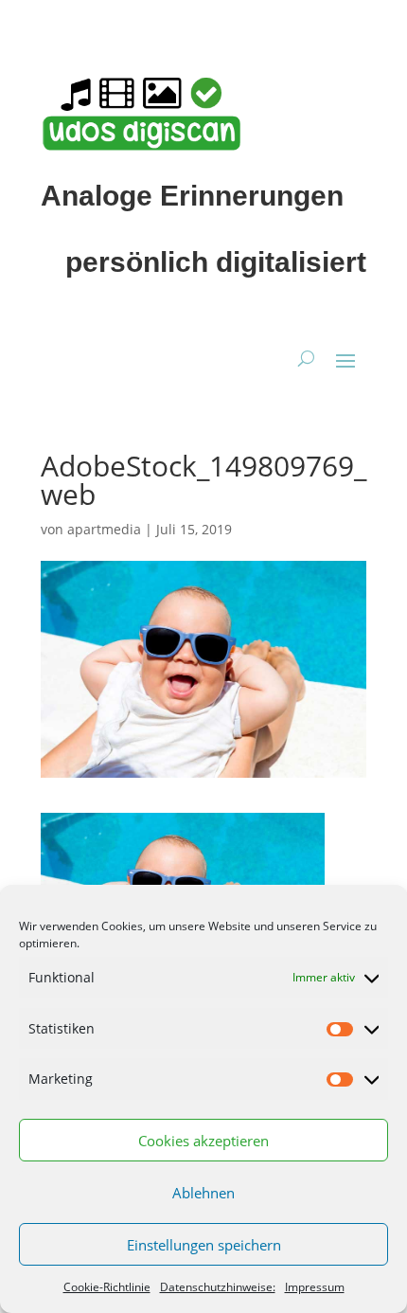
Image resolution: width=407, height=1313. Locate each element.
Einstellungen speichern (204, 1244)
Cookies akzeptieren (203, 1140)
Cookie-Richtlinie (106, 1287)
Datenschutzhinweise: (217, 1287)
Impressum (315, 1287)
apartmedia (104, 529)
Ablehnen (203, 1192)
